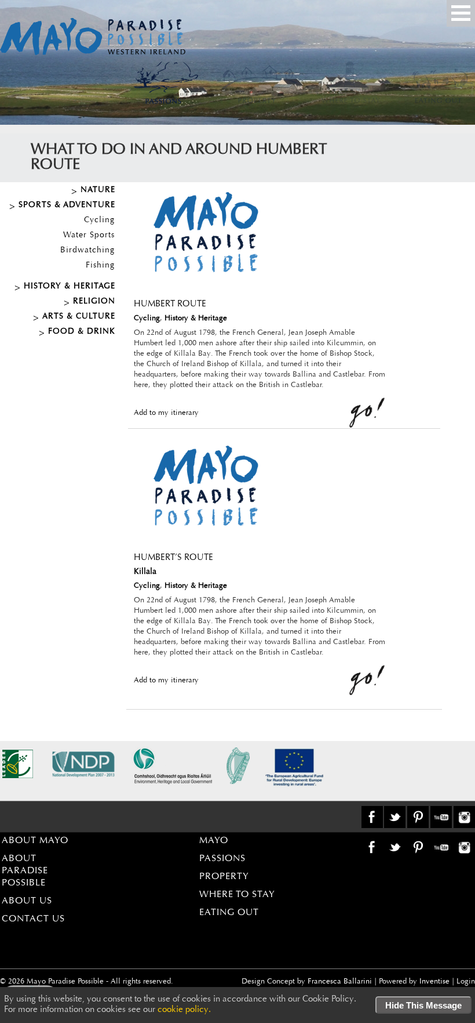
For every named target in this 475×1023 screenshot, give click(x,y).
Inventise (434, 981)
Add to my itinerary (166, 413)
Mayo (213, 840)
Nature (98, 190)
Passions (222, 858)
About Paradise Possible (25, 871)
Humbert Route (170, 304)
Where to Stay (237, 894)
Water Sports (89, 236)
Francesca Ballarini (340, 981)
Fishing (100, 266)
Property (224, 876)
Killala (145, 572)
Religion (94, 302)
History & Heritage (69, 287)
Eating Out (229, 912)
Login (465, 981)
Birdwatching (87, 251)
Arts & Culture (78, 317)
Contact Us (33, 919)
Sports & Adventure (67, 205)
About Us (27, 901)
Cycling (99, 220)
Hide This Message (423, 1005)
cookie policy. (184, 1010)
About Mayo (35, 840)
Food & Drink (81, 332)
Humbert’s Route (173, 558)
